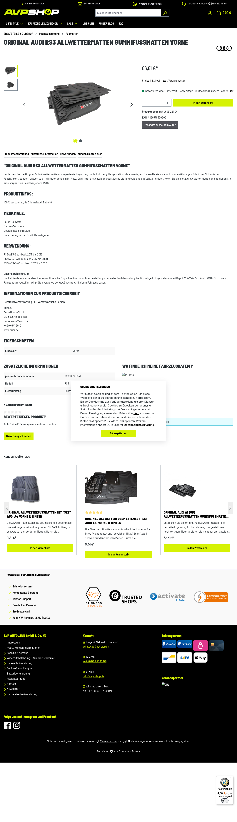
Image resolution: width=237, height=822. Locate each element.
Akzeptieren (118, 433)
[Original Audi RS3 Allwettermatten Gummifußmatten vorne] (78, 104)
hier (136, 413)
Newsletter (12, 689)
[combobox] (128, 13)
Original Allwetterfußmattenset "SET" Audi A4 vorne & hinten (39, 514)
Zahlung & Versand (17, 652)
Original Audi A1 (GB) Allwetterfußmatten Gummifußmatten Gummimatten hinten (196, 515)
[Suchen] (165, 13)
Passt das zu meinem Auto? (160, 124)
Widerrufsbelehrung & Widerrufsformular (30, 658)
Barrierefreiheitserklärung (21, 694)
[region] (69, 104)
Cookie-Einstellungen (19, 668)
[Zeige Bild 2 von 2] (80, 140)
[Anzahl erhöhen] (167, 103)
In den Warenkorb (203, 102)
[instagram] (16, 727)
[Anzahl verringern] (146, 103)
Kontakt (11, 683)
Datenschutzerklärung (19, 663)
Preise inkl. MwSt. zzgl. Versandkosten (164, 80)
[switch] (224, 800)
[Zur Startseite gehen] (31, 12)
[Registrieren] (210, 13)
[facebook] (7, 727)
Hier (230, 91)
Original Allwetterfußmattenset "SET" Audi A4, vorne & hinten (117, 521)
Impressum (13, 642)
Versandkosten (108, 741)
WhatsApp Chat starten (96, 646)
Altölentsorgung (15, 678)
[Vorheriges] (24, 105)
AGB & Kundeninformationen (23, 647)
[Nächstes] (131, 105)
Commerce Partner (129, 751)
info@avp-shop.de (93, 676)
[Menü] (231, 778)
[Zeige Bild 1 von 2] (75, 140)
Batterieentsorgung (18, 673)
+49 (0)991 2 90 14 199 (94, 661)
